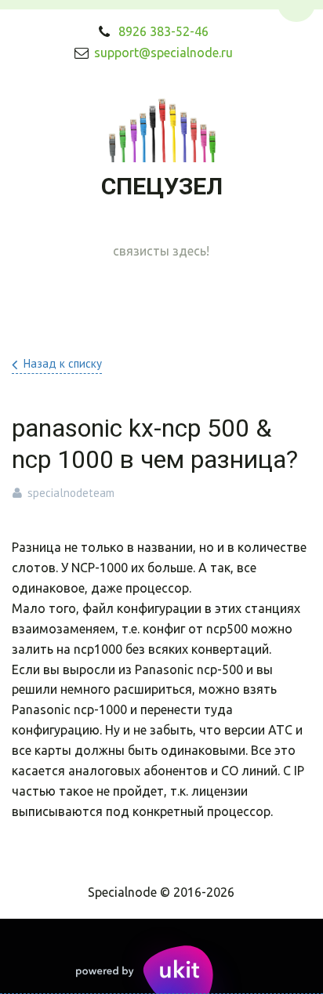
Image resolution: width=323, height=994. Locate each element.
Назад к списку (63, 363)
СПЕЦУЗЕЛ (162, 186)
